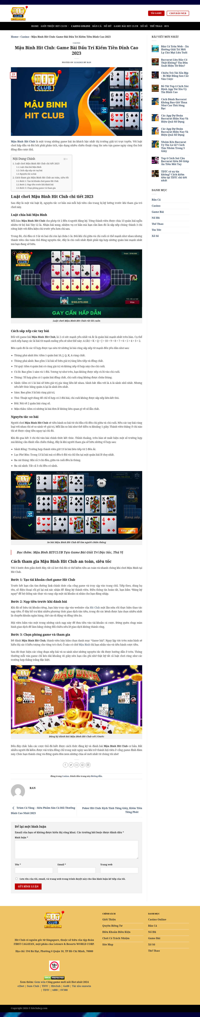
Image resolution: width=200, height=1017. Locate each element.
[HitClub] (26, 13)
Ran (89, 62)
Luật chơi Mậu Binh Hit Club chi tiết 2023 (37, 163)
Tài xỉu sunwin (81, 986)
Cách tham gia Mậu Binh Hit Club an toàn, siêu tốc (42, 177)
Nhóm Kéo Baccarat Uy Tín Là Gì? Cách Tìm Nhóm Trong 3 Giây (173, 147)
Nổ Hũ (108, 26)
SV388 (64, 990)
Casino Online (80, 26)
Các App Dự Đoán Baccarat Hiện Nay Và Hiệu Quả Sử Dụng (174, 118)
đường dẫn (96, 776)
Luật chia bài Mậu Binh (30, 167)
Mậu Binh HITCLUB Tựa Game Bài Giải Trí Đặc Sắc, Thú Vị (78, 552)
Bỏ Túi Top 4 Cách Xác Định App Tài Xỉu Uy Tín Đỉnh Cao (175, 89)
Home (35, 26)
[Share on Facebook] (65, 764)
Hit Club (95, 607)
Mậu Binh (84, 644)
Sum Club (33, 986)
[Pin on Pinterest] (82, 764)
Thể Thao (156, 26)
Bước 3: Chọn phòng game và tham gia (38, 188)
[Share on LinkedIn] (88, 764)
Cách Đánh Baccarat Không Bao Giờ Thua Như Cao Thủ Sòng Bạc (174, 104)
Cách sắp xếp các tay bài (31, 170)
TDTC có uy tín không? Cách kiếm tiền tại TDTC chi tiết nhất (174, 176)
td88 (55, 990)
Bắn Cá (97, 26)
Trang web (106, 864)
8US (166, 26)
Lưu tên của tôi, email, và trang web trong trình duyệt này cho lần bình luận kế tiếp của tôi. (72, 878)
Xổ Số (144, 26)
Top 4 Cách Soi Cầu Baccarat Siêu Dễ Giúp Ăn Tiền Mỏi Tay (175, 161)
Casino (24, 36)
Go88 (66, 986)
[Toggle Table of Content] (65, 159)
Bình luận (21, 837)
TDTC (45, 986)
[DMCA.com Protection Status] (54, 977)
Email (62, 864)
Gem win (40, 982)
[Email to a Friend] (76, 764)
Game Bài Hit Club (126, 26)
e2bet (21, 986)
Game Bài (158, 212)
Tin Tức (156, 230)
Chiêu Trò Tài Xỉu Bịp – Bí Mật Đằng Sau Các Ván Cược (175, 76)
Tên (18, 864)
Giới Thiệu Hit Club (54, 26)
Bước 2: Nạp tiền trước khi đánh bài (36, 184)
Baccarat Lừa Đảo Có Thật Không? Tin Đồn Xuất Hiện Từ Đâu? (174, 62)
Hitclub (55, 986)
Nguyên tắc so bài (28, 173)
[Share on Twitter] (71, 764)
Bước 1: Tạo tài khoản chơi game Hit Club (39, 181)
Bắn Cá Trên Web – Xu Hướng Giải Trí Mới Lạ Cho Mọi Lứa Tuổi (175, 49)
